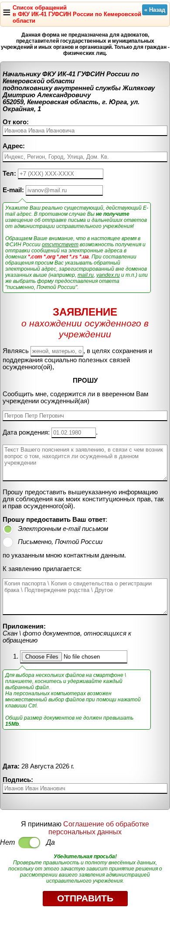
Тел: (9, 173)
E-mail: (13, 190)
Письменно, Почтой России (60, 541)
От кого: (16, 122)
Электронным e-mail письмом (63, 528)
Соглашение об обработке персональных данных (98, 828)
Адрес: (14, 146)
